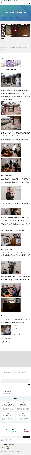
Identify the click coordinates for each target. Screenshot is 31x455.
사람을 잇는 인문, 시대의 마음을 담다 (8, 404)
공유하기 (29, 19)
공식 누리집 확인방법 (15, 0)
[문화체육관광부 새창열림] (4, 444)
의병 (22, 372)
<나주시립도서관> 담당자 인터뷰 (23, 415)
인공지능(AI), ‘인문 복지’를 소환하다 (8, 415)
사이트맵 (29, 3)
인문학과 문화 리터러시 (23, 404)
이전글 (1, 391)
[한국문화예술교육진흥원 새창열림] (10, 444)
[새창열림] (24, 431)
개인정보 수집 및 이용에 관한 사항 (4, 439)
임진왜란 (19, 372)
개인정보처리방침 (14, 431)
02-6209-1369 (19, 451)
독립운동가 (5, 372)
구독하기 (26, 437)
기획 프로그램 (28, 6)
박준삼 (13, 372)
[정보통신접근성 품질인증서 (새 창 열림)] (8, 447)
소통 (24, 372)
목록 (15, 388)
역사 (26, 372)
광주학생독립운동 (9, 372)
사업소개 (1, 431)
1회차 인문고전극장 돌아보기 (7, 391)
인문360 (2, 3)
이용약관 (13, 432)
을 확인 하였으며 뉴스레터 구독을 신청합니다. (6, 440)
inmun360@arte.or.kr (12, 451)
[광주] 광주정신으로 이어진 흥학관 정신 (8, 393)
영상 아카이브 (24, 6)
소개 (6, 431)
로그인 (27, 3)
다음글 (1, 394)
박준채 (16, 372)
